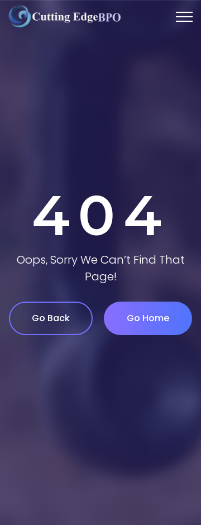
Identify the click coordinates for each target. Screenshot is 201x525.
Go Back (51, 318)
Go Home (148, 318)
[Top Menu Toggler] (184, 17)
